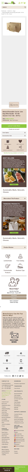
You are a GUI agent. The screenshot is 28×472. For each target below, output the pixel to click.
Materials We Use (18, 397)
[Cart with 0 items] (25, 3)
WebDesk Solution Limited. (17, 470)
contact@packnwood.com (7, 385)
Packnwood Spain (19, 437)
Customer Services (18, 414)
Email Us (14, 298)
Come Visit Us (17, 388)
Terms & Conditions (6, 424)
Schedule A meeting (18, 417)
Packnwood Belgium (19, 446)
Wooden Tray (4, 441)
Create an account (14, 129)
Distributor (16, 416)
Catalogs (16, 400)
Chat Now (14, 295)
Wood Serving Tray (6, 439)
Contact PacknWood (6, 383)
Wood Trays (4, 435)
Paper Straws (4, 432)
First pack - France (19, 435)
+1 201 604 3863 (7, 388)
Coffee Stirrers (5, 444)
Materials (16, 407)
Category (16, 453)
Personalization (5, 415)
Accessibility (4, 419)
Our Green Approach (18, 398)
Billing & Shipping (5, 449)
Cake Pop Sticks (5, 442)
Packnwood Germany (20, 440)
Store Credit (4, 410)
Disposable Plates (5, 437)
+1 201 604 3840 (7, 386)
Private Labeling (5, 414)
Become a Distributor (6, 417)
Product (16, 451)
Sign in (7, 469)
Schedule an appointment (19, 383)
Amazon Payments (6, 451)
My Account (4, 403)
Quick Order (4, 412)
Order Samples (17, 395)
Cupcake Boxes (5, 434)
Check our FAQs (14, 302)
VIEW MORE (14, 184)
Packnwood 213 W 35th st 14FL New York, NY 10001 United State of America (6, 393)
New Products (17, 404)
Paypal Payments (5, 453)
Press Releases (17, 405)
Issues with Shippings (18, 419)
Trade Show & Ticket (18, 421)
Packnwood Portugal (19, 439)
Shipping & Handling (6, 408)
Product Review (8, 247)
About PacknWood (18, 393)
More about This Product (11, 198)
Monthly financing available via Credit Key (14, 153)
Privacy (3, 426)
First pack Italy (18, 434)
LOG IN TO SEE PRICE (14, 126)
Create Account (5, 401)
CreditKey (4, 454)
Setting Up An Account (19, 422)
